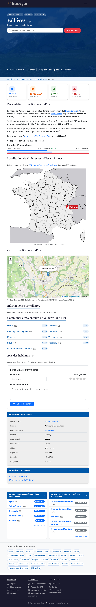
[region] (48, 277)
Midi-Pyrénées (23, 564)
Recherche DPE (37, 587)
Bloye (9, 343)
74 (79, 111)
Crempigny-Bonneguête (48, 69)
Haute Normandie (76, 555)
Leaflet (65, 297)
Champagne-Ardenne (16, 555)
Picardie (65, 564)
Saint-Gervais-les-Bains (62, 501)
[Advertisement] (48, 50)
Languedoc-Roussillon (40, 560)
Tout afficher (38, 525)
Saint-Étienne (15, 506)
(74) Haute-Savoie (37, 165)
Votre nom (15, 374)
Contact (55, 587)
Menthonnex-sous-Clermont (19, 348)
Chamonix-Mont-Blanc (61, 509)
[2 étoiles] (74, 379)
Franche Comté (39, 555)
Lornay (21, 69)
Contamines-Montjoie (61, 529)
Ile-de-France (13, 560)
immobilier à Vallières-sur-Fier (37, 136)
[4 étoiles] (80, 379)
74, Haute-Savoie (51, 421)
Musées (13, 593)
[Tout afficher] (44, 495)
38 (20, 511)
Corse (29, 555)
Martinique (74, 560)
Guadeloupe (53, 555)
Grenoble (13, 511)
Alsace (11, 551)
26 (19, 520)
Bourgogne (57, 551)
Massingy (52, 343)
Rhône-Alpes (56, 113)
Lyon (11, 501)
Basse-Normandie (43, 551)
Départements (15, 587)
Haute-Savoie (26, 25)
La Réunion (25, 560)
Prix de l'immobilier (38, 584)
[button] (48, 274)
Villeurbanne (15, 515)
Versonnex (53, 337)
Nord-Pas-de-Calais (38, 564)
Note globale (80, 374)
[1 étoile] (70, 379)
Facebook (56, 584)
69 (16, 501)
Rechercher (72, 30)
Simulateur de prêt (38, 590)
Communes (14, 590)
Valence (12, 520)
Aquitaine (19, 551)
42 (24, 506)
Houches (55, 516)
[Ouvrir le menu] (85, 4)
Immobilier (33, 579)
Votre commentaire (19, 384)
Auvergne (29, 551)
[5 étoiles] (84, 379)
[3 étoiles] (77, 379)
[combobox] (37, 30)
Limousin (54, 560)
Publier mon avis (23, 404)
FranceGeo (11, 579)
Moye (9, 337)
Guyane (63, 555)
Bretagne (67, 551)
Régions (13, 584)
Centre (76, 551)
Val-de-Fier (66, 69)
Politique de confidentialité (55, 591)
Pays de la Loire (53, 564)
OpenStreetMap (75, 297)
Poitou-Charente (77, 564)
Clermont (31, 69)
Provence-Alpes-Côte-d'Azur (18, 568)
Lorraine (64, 560)
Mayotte (12, 564)
